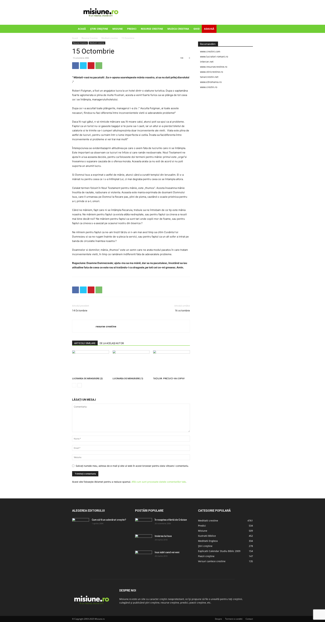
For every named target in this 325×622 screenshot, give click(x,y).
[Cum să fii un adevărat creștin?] (80, 524)
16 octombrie (182, 310)
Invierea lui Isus (163, 536)
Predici (131, 28)
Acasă (82, 28)
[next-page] (80, 385)
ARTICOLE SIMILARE (85, 343)
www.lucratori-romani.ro (214, 56)
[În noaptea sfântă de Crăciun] (143, 524)
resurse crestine (106, 326)
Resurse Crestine (152, 28)
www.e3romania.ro (211, 82)
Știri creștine (99, 28)
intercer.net (206, 61)
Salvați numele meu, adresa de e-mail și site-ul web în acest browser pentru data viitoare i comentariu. (132, 465)
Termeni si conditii (233, 618)
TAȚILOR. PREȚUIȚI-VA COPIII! (169, 378)
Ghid (196, 28)
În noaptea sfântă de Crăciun (171, 519)
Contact (249, 618)
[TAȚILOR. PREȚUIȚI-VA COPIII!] (171, 363)
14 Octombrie (79, 310)
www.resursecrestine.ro (213, 66)
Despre (218, 618)
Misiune (117, 28)
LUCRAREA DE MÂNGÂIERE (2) (87, 378)
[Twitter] (83, 65)
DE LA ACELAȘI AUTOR (112, 343)
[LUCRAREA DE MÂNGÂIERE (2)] (90, 363)
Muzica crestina (178, 28)
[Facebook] (75, 65)
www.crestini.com (210, 51)
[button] (249, 29)
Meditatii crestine (109, 38)
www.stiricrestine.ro (211, 71)
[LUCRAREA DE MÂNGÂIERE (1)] (131, 363)
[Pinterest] (91, 65)
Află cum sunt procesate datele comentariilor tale (159, 481)
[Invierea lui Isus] (143, 540)
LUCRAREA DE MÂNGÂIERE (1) (128, 378)
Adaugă (209, 28)
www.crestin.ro (208, 87)
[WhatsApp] (98, 65)
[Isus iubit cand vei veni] (143, 556)
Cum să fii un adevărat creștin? (109, 519)
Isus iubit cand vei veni (167, 552)
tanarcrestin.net (209, 76)
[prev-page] (74, 385)
